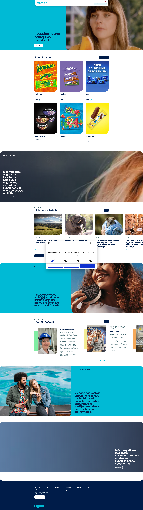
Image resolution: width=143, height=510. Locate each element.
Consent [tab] (54, 247)
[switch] (65, 261)
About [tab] (88, 246)
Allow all (87, 265)
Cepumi (89, 487)
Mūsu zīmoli (57, 487)
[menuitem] (67, 3)
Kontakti (79, 487)
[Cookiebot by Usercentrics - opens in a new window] (90, 243)
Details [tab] (71, 246)
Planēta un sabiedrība (68, 491)
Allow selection (72, 265)
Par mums (68, 487)
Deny (55, 265)
